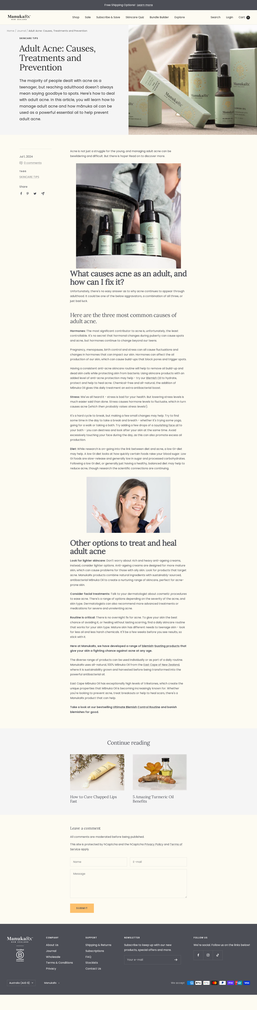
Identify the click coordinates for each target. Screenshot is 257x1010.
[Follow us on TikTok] (217, 955)
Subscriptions (94, 951)
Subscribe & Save (108, 17)
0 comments (33, 163)
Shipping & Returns (98, 945)
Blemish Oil (153, 378)
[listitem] (21, 193)
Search (215, 17)
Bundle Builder (159, 17)
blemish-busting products (161, 646)
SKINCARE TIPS (28, 38)
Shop (75, 17)
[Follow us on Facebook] (198, 955)
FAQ (88, 957)
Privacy (51, 969)
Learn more (145, 5)
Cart (244, 17)
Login (229, 17)
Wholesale (53, 957)
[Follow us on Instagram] (208, 955)
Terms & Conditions (59, 963)
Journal (21, 31)
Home (10, 31)
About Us (52, 945)
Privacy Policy (153, 844)
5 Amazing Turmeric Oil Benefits (153, 799)
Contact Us (93, 969)
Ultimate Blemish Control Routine (136, 707)
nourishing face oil (166, 425)
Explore (179, 17)
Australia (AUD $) (19, 983)
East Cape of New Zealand (161, 665)
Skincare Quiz (135, 17)
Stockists (91, 963)
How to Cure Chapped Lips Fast (93, 799)
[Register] (175, 960)
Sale (88, 17)
